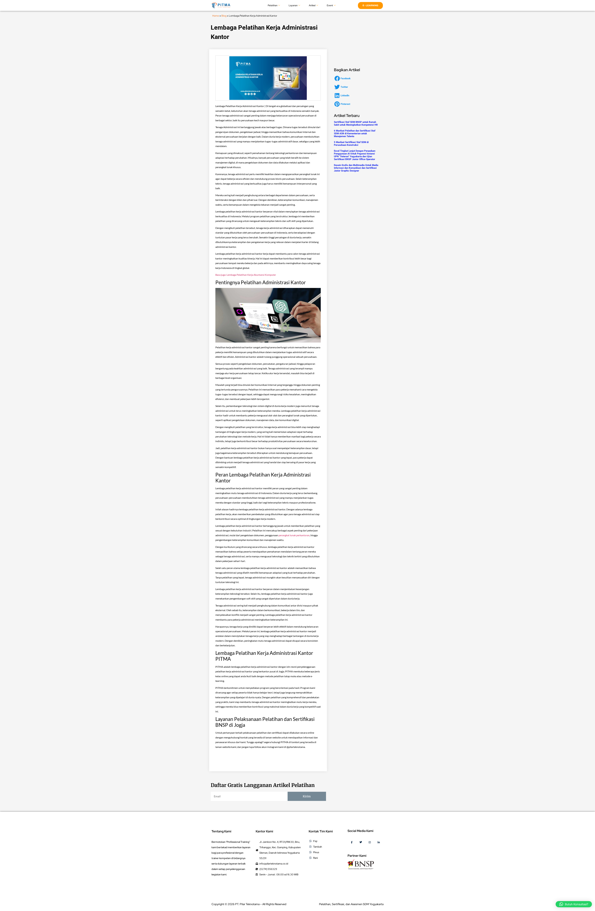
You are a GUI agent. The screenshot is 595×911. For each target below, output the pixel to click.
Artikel (312, 5)
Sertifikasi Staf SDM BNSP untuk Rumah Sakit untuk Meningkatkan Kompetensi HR (356, 123)
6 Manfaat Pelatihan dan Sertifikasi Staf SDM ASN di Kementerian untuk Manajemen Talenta (354, 133)
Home (215, 15)
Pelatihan (272, 5)
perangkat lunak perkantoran (294, 535)
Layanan (293, 5)
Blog (223, 15)
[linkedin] (378, 842)
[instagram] (369, 842)
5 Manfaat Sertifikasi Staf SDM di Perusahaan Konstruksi (351, 143)
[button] (343, 78)
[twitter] (360, 842)
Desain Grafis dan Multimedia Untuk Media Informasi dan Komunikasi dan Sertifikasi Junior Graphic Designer (356, 168)
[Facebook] (351, 842)
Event (330, 5)
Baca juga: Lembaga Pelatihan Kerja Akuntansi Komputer (245, 274)
